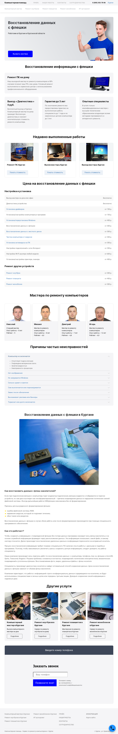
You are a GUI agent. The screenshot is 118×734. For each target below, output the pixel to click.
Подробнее (14, 636)
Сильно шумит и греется (18, 383)
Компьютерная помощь (16, 3)
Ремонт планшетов (50, 9)
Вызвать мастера (20, 54)
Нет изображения (15, 373)
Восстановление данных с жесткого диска (23, 231)
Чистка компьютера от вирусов (19, 237)
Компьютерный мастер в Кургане (17, 714)
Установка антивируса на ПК (18, 243)
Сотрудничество (77, 3)
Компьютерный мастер (13, 9)
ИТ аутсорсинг (84, 9)
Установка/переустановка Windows (20, 220)
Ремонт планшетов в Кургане (16, 721)
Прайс (36, 3)
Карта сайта (90, 717)
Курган (110, 3)
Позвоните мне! (44, 682)
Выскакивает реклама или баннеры (22, 397)
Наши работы (48, 3)
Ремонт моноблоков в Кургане (45, 714)
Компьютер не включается (19, 356)
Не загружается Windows (18, 378)
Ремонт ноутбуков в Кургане (15, 717)
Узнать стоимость (17, 172)
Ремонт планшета (13, 279)
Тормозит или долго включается (21, 402)
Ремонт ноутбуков (32, 9)
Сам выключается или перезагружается (24, 388)
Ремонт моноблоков (67, 9)
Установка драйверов (15, 209)
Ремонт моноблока (14, 284)
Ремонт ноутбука (13, 273)
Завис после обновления (18, 392)
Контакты (62, 3)
